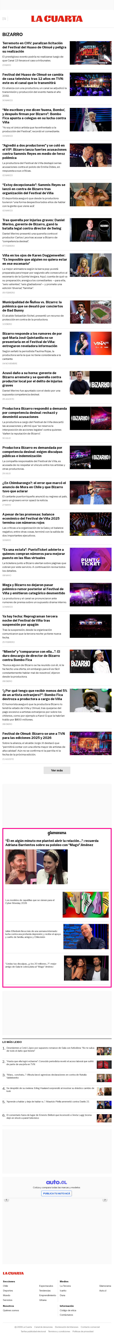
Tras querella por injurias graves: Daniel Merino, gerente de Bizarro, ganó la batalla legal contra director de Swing (33, 224)
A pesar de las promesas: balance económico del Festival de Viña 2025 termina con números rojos (31, 518)
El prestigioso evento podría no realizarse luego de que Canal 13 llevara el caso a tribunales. (32, 58)
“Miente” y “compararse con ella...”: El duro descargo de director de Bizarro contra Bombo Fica (31, 656)
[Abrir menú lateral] (5, 18)
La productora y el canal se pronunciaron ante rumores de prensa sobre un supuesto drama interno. (34, 600)
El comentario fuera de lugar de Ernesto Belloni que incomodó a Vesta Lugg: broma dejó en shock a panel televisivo (49, 1117)
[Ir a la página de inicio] (57, 18)
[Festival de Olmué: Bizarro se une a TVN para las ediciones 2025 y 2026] (91, 744)
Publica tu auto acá (56, 1193)
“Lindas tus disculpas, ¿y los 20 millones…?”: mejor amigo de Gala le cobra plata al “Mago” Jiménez (30, 965)
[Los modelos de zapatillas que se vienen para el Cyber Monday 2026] (86, 905)
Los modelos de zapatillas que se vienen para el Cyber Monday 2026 (29, 902)
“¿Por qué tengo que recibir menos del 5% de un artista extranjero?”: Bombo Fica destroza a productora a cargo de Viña (34, 695)
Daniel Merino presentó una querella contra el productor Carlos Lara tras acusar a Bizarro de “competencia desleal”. (29, 237)
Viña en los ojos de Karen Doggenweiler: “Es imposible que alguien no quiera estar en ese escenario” (34, 259)
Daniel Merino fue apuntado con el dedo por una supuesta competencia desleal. (31, 392)
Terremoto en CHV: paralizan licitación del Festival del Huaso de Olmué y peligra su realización (34, 47)
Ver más (57, 770)
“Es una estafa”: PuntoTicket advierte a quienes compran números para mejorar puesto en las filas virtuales (33, 554)
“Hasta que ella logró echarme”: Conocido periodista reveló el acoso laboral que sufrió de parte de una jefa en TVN (50, 1063)
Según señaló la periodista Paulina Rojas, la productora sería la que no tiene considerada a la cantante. (31, 355)
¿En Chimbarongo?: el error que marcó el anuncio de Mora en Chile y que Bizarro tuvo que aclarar (34, 487)
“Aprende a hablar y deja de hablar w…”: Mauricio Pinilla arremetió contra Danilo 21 (47, 1101)
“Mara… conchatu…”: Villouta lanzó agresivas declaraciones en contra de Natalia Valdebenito (47, 1076)
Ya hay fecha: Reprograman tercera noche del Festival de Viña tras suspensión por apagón (30, 620)
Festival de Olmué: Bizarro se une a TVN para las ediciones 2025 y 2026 (33, 736)
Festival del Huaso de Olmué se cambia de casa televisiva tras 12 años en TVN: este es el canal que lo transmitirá (33, 79)
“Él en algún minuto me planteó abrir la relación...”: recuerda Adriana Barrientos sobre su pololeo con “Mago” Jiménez (52, 843)
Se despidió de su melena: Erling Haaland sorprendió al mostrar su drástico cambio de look (50, 1090)
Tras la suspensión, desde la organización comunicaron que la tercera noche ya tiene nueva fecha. (31, 633)
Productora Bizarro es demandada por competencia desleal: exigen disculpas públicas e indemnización (32, 452)
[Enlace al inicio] (57, 833)
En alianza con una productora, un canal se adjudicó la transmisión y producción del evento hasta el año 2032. (34, 92)
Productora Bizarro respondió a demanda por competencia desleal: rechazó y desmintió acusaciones (34, 413)
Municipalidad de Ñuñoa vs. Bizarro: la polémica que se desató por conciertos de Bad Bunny (32, 306)
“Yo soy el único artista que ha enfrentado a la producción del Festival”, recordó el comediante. (31, 129)
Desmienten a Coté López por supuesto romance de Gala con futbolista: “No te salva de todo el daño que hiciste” (50, 1049)
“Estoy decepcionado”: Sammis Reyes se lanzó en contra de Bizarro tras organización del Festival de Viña (33, 189)
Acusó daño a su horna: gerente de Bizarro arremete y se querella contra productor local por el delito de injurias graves (32, 379)
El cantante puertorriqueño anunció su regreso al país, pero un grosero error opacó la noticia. (34, 498)
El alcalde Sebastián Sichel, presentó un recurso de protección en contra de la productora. (33, 317)
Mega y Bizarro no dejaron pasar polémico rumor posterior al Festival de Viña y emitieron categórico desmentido (33, 589)
